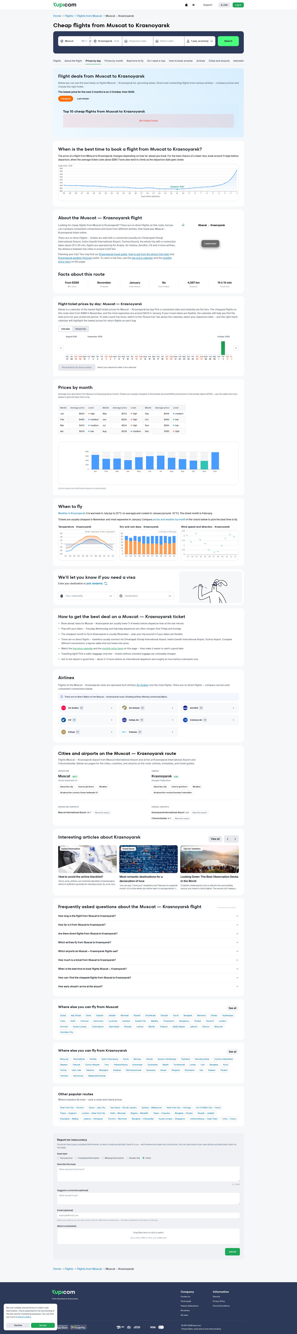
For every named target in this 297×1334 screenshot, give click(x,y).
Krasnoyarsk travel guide (113, 254)
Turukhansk (179, 1064)
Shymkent (190, 1070)
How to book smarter (181, 60)
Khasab (127, 1026)
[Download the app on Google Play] (194, 5)
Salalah (99, 1015)
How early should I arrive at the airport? (80, 986)
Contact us (185, 1296)
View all (215, 839)
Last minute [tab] (83, 98)
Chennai (84, 1021)
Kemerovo (78, 1075)
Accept (43, 1325)
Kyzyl (225, 1064)
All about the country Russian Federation (173, 792)
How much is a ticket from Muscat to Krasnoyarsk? (87, 960)
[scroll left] (61, 348)
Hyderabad (227, 1015)
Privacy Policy (219, 1301)
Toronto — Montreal (117, 1118)
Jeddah (112, 1015)
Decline (18, 1325)
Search (228, 41)
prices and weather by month (169, 519)
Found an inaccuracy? (226, 907)
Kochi (176, 1015)
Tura (106, 1064)
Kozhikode (150, 1015)
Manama (201, 1015)
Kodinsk (117, 1070)
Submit (232, 1251)
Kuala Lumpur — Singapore (172, 1118)
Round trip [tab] (80, 329)
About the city (66, 786)
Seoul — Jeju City (97, 1107)
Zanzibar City (66, 1032)
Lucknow (112, 1021)
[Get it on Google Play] (78, 1327)
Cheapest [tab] (66, 98)
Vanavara (150, 1070)
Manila (151, 1026)
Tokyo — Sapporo (68, 1113)
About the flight (73, 60)
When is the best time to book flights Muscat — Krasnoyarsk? (92, 968)
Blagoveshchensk (97, 1075)
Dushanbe (153, 1064)
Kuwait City (140, 1021)
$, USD (224, 5)
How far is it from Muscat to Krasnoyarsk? (81, 924)
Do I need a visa (156, 60)
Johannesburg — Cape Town (203, 1118)
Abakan (64, 1064)
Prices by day (93, 60)
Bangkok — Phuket (184, 1113)
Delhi (72, 1021)
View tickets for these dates (77, 367)
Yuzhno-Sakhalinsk (223, 1059)
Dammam (98, 1021)
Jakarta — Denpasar (93, 1118)
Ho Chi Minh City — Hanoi (208, 1107)
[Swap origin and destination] (90, 41)
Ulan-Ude (76, 1070)
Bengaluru (184, 1021)
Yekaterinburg (120, 1064)
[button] (67, 349)
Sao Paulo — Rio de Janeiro (123, 1107)
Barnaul (137, 1059)
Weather (103, 786)
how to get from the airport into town (148, 254)
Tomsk (63, 1070)
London (222, 1021)
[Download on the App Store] (60, 1327)
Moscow (218, 1026)
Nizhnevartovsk (133, 1070)
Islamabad (114, 1026)
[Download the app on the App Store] (186, 5)
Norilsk (93, 1059)
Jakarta (193, 1026)
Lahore (139, 1026)
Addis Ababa (179, 1026)
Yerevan (64, 1075)
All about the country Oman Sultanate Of (79, 792)
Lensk (193, 1064)
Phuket (197, 1021)
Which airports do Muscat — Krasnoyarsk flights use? (88, 951)
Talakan (211, 1070)
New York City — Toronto (72, 1107)
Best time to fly (135, 60)
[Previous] (227, 839)
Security (216, 1296)
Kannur (205, 1026)
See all (232, 1008)
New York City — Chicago (179, 1107)
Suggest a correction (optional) (72, 1190)
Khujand (176, 1070)
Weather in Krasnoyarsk (71, 513)
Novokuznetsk (202, 1059)
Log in (238, 5)
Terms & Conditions (221, 1306)
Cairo (62, 1021)
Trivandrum (168, 1021)
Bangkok (188, 1015)
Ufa (201, 1070)
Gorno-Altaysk (92, 1064)
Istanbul (126, 1021)
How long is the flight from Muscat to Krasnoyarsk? (87, 916)
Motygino (103, 1070)
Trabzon (164, 1026)
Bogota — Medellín (139, 1113)
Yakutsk (76, 1064)
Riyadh (137, 1015)
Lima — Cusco (229, 1118)
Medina (154, 1021)
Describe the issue (66, 1164)
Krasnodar (137, 1064)
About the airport (102, 812)
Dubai (63, 1015)
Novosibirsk (79, 1059)
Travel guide (186, 1301)
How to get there (86, 786)
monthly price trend (112, 648)
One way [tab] (65, 329)
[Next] (235, 839)
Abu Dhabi (76, 1015)
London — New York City (93, 1113)
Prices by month (114, 60)
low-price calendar (142, 258)
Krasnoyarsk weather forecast (75, 258)
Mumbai (125, 1015)
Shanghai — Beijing (69, 1118)
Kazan (163, 1070)
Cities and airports (219, 60)
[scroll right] (236, 348)
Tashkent (185, 1059)
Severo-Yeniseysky (167, 1059)
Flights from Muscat (89, 16)
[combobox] (76, 41)
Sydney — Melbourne (152, 1107)
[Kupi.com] (64, 5)
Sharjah (164, 1015)
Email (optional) (65, 1210)
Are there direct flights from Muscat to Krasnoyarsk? (87, 933)
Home (57, 16)
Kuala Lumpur (80, 1026)
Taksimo (90, 1070)
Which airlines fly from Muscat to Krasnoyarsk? (84, 942)
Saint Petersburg (109, 1059)
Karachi (210, 1021)
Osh (203, 1064)
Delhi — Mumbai (118, 1113)
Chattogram (98, 1026)
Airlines (200, 60)
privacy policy (24, 1317)
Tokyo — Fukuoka (161, 1113)
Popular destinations (189, 1306)
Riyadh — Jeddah (206, 1113)
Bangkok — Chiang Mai (143, 1118)
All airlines (185, 1310)
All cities (184, 1315)
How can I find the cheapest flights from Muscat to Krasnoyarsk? (94, 977)
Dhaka (214, 1015)
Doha (88, 1015)
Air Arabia (142, 685)
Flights (69, 16)
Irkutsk (149, 1059)
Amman (64, 1026)
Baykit (166, 1064)
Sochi (126, 1059)
